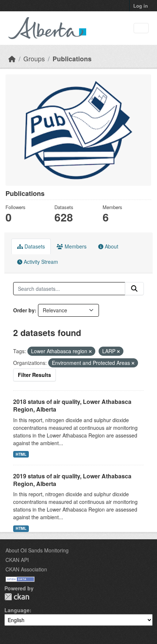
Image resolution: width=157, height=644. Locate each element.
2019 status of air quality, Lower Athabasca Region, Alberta (72, 480)
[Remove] (90, 351)
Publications (72, 58)
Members (75, 246)
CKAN (16, 597)
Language (17, 610)
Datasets (34, 246)
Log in (140, 5)
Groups (34, 58)
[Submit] (134, 288)
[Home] (12, 58)
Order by (24, 310)
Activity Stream (40, 261)
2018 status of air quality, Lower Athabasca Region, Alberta (72, 405)
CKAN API (17, 559)
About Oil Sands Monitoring (37, 550)
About (110, 246)
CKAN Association (26, 569)
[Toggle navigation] (141, 28)
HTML (21, 454)
